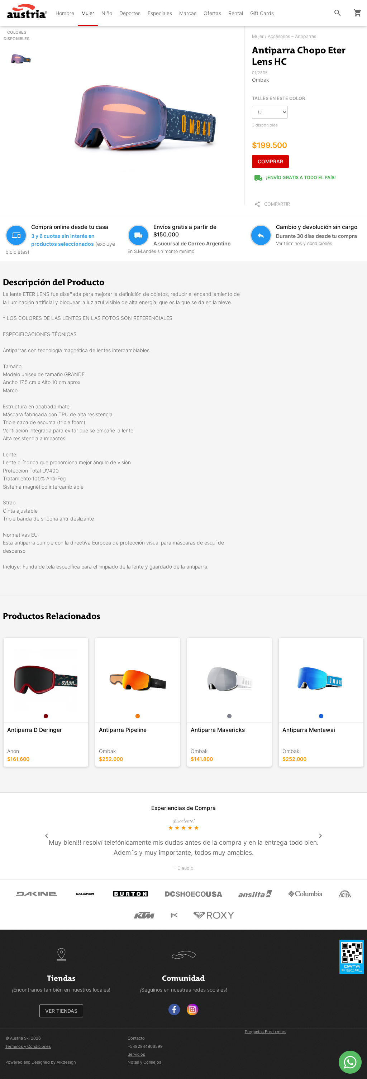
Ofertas (212, 13)
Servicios (136, 1054)
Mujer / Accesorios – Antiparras (284, 36)
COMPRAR (270, 161)
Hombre (65, 13)
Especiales (160, 13)
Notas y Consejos (144, 1062)
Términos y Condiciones (28, 1046)
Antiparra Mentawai (308, 729)
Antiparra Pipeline (123, 729)
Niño (106, 13)
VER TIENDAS (61, 1011)
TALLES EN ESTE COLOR (278, 98)
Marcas (187, 13)
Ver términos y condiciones (304, 243)
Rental (235, 13)
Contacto (136, 1038)
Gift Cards (262, 13)
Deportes (129, 13)
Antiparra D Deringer (34, 729)
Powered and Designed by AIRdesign (40, 1062)
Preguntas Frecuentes (265, 1031)
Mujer (87, 13)
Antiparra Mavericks (218, 729)
